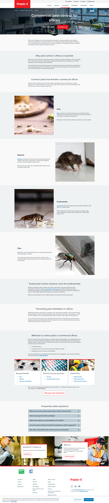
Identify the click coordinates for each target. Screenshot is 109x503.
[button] (54, 34)
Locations (69, 1)
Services (49, 376)
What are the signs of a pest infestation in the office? (47, 420)
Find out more (69, 456)
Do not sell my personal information (54, 491)
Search (77, 1)
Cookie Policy (51, 484)
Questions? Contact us (32, 447)
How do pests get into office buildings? (42, 416)
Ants (58, 113)
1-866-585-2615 (47, 27)
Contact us (62, 27)
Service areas (51, 479)
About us (35, 492)
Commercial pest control (26, 10)
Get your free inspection (54, 393)
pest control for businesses (52, 289)
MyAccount (92, 1)
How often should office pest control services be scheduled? (49, 430)
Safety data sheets (79, 379)
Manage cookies (52, 495)
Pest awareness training (80, 381)
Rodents (19, 159)
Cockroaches (60, 205)
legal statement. (83, 491)
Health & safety (78, 376)
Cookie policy (13, 501)
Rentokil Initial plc (79, 490)
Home (16, 10)
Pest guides (36, 486)
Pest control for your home (38, 489)
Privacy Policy (51, 486)
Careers (50, 489)
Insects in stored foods (25, 381)
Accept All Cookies (89, 499)
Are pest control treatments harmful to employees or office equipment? (53, 425)
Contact (83, 1)
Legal (49, 482)
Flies (18, 252)
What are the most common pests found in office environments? (50, 411)
